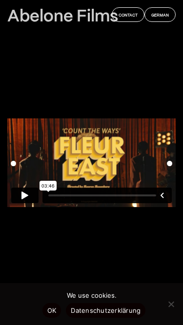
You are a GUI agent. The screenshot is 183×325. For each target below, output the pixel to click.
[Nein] (171, 304)
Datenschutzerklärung (106, 310)
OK (52, 310)
